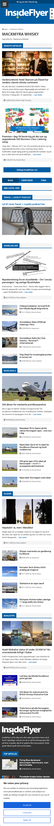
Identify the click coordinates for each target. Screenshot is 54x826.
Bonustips (9, 615)
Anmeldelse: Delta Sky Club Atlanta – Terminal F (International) (32, 340)
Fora (43, 180)
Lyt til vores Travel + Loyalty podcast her (23, 204)
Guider (7, 493)
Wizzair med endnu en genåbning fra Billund (35, 552)
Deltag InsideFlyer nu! (27, 169)
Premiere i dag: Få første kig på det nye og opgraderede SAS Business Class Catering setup (24, 139)
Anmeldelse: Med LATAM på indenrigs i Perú (33, 323)
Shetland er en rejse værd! (32, 583)
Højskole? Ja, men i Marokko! (17, 527)
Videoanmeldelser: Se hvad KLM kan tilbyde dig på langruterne (35, 307)
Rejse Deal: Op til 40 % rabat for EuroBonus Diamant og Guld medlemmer (34, 447)
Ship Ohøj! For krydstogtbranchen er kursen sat (36, 355)
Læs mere (38, 95)
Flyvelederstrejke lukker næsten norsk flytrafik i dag (35, 777)
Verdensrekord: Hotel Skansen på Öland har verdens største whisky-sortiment (25, 81)
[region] (27, 802)
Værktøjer (27, 180)
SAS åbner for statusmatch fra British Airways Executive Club (34, 693)
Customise (27, 812)
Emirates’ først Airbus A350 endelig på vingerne (33, 568)
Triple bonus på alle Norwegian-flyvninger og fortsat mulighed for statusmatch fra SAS (36, 710)
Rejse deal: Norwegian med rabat (35, 477)
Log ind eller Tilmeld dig (27, 2)
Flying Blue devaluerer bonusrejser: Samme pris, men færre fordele (34, 762)
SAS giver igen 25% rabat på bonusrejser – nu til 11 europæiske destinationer (33, 463)
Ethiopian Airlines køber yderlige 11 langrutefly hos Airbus (35, 600)
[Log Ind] (52, 17)
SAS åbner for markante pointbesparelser (24, 404)
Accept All (27, 805)
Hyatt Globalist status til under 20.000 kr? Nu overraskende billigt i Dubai (26, 651)
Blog (10, 180)
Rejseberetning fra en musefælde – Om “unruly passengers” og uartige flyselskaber (27, 281)
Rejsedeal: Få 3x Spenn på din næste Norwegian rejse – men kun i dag (36, 430)
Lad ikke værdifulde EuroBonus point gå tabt (34, 677)
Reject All (27, 820)
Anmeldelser (11, 245)
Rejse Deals (10, 370)
